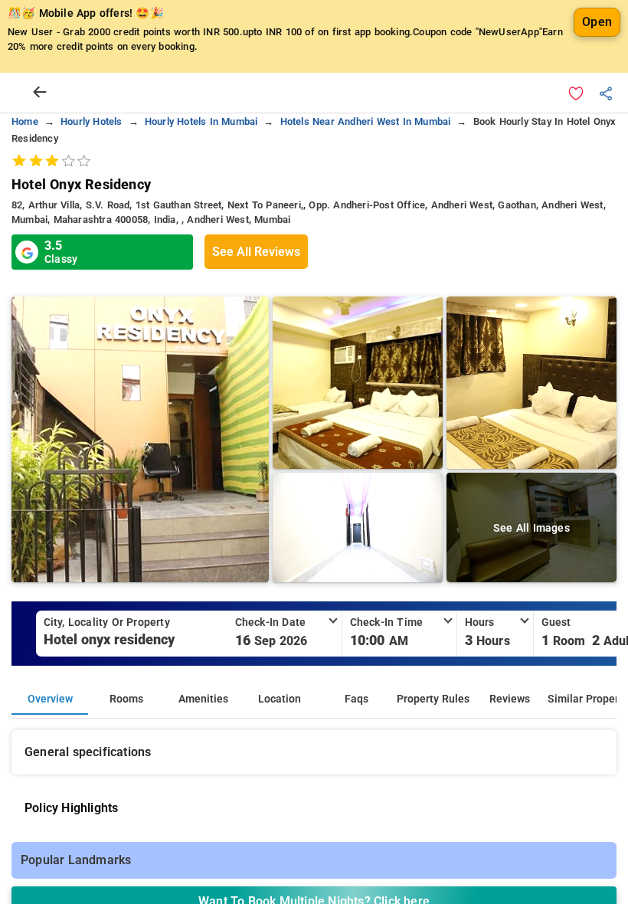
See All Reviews (256, 251)
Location (279, 699)
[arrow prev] (40, 93)
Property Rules (433, 699)
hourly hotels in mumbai (201, 121)
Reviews (509, 699)
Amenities (203, 699)
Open (597, 22)
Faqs (356, 699)
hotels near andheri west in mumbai (365, 121)
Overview (50, 699)
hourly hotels (92, 121)
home (24, 121)
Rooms (126, 699)
